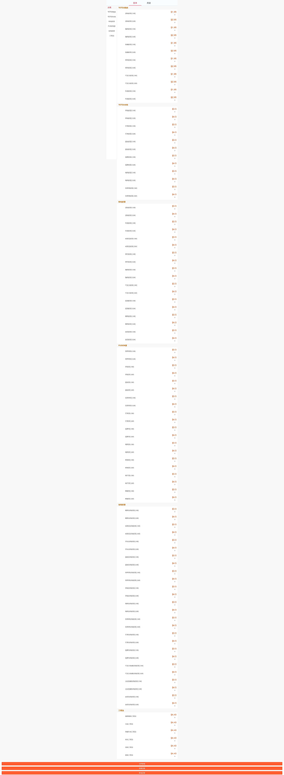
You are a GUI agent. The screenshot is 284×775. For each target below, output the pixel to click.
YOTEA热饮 (112, 12)
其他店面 (142, 773)
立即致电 (142, 764)
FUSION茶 (111, 26)
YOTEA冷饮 (112, 16)
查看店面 (142, 768)
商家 (149, 2)
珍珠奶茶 (112, 31)
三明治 (111, 36)
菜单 (135, 2)
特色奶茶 (112, 21)
